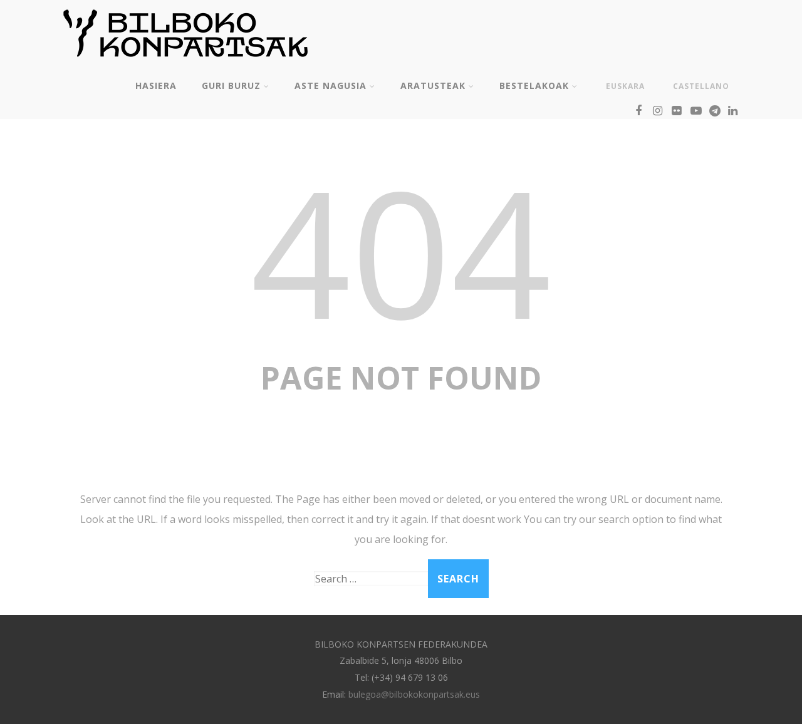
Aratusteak (433, 85)
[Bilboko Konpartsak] (185, 62)
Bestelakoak (534, 85)
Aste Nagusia (330, 85)
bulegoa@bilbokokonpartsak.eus (414, 694)
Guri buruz (231, 85)
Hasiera (156, 85)
